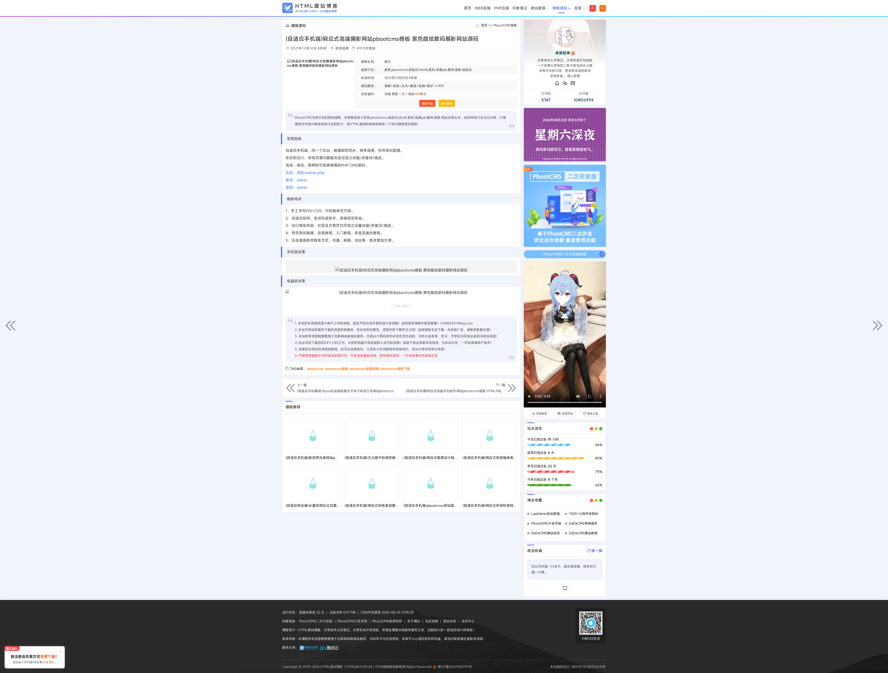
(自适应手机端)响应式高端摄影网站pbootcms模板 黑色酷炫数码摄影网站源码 (382, 39)
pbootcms (315, 369)
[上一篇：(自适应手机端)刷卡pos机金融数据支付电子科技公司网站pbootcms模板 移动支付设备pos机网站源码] (10, 325)
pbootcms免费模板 (364, 369)
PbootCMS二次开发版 (315, 621)
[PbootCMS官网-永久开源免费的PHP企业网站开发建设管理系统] (309, 647)
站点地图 (431, 621)
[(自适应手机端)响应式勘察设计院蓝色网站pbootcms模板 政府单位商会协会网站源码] (431, 435)
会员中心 (467, 621)
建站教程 (538, 8)
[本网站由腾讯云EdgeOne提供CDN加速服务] (329, 647)
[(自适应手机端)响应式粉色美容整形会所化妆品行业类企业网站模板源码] (372, 483)
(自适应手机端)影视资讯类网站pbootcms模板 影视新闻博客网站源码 (339, 457)
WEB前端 (483, 8)
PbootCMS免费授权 (387, 621)
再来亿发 (592, 413)
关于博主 (413, 621)
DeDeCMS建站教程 (583, 533)
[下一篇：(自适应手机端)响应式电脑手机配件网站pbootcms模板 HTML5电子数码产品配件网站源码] (877, 325)
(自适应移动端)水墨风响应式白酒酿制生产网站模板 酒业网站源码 (336, 505)
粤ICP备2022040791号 (454, 666)
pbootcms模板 (336, 369)
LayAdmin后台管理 (545, 513)
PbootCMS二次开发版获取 (564, 254)
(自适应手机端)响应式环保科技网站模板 (493, 505)
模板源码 (559, 8)
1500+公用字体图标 (583, 513)
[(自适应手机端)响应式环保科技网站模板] (490, 483)
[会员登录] (592, 8)
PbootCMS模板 (505, 25)
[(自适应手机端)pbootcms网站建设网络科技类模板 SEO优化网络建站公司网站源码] (431, 483)
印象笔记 (519, 8)
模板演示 (446, 103)
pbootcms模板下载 (395, 369)
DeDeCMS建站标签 (545, 533)
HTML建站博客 (310, 8)
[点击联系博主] (565, 37)
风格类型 (541, 413)
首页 (467, 8)
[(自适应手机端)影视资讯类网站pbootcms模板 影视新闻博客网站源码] (313, 435)
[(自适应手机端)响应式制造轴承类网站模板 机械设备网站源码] (490, 435)
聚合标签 (449, 621)
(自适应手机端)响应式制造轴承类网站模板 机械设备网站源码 (509, 457)
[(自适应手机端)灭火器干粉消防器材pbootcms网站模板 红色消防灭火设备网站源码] (372, 435)
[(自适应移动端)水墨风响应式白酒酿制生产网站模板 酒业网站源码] (313, 483)
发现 (578, 8)
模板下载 (427, 103)
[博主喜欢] (530, 268)
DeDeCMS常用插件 (583, 523)
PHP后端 (501, 8)
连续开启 (567, 413)
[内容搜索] (602, 8)
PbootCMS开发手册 (546, 523)
